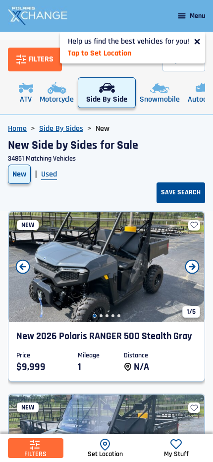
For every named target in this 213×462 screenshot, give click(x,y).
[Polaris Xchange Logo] (37, 16)
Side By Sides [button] (61, 128)
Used (49, 174)
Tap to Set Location (99, 53)
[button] (95, 316)
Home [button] (17, 128)
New (19, 174)
